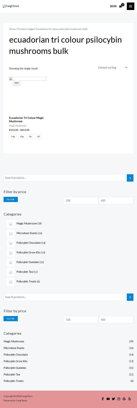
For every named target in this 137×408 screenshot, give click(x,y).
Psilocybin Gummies (15, 367)
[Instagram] (118, 398)
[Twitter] (113, 398)
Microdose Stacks (14, 347)
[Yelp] (129, 398)
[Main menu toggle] (130, 6)
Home (12, 29)
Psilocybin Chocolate (16, 354)
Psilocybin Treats (14, 380)
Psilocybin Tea (12, 374)
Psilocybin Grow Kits (15, 361)
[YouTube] (108, 398)
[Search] (130, 177)
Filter (10, 199)
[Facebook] (102, 398)
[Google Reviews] (124, 398)
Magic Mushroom (14, 341)
